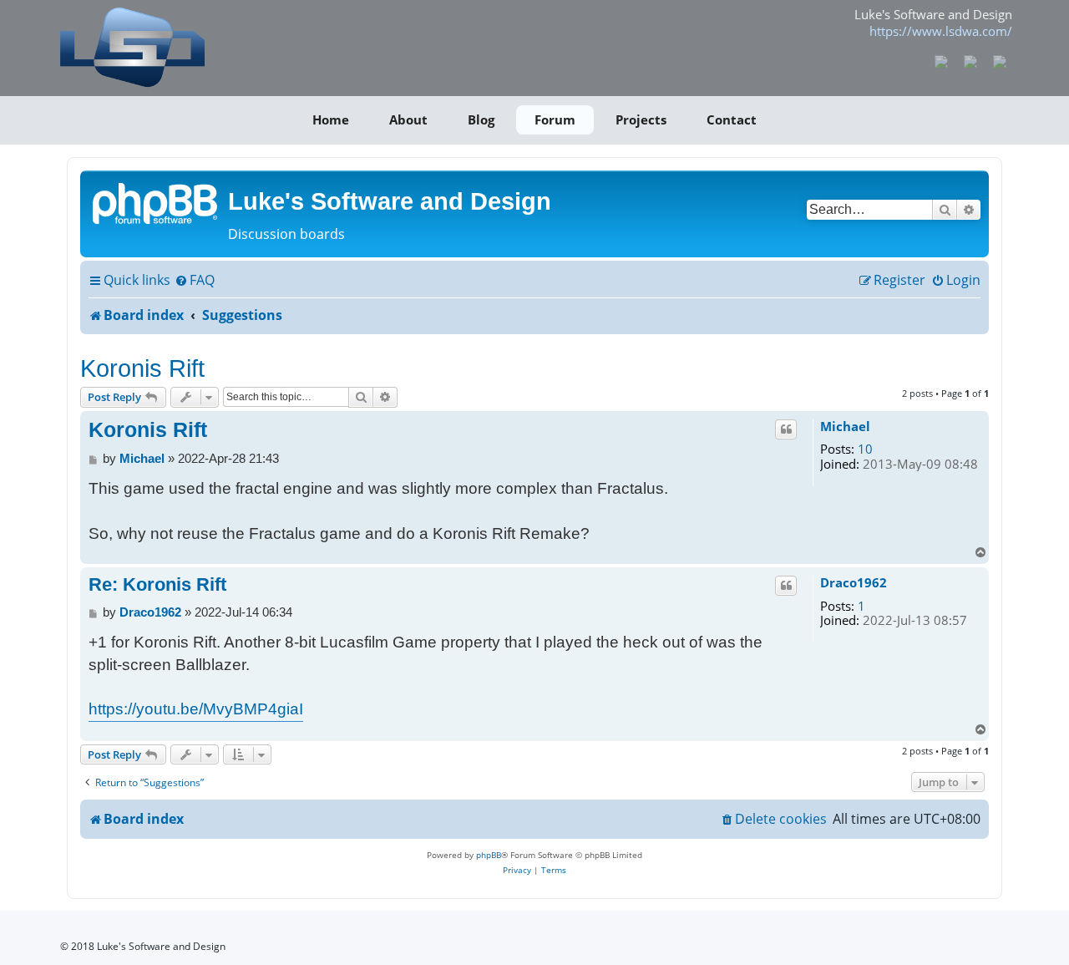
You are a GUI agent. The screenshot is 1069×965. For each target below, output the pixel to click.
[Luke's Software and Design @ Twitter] (999, 60)
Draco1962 (853, 583)
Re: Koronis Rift (157, 584)
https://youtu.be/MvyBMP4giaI (196, 709)
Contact (732, 119)
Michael (845, 426)
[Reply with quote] (786, 429)
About (408, 119)
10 (865, 449)
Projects (641, 119)
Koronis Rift (142, 368)
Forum (554, 119)
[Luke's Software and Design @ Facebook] (942, 60)
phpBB (488, 855)
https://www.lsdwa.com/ (940, 31)
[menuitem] (195, 281)
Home (330, 119)
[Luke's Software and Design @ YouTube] (971, 60)
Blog (481, 119)
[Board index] (156, 202)
